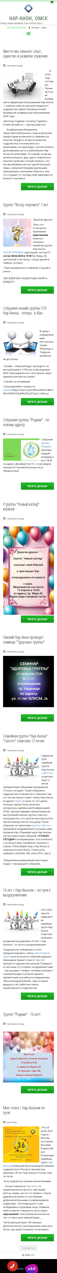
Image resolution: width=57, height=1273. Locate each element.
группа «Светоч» (41, 825)
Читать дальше (37, 186)
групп (18, 801)
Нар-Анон (31, 1186)
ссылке (7, 390)
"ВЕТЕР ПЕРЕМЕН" (13, 252)
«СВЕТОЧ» (47, 773)
